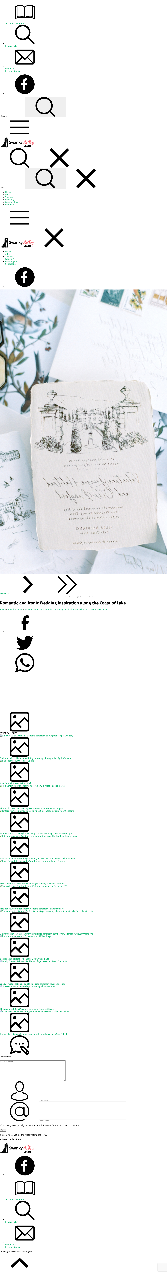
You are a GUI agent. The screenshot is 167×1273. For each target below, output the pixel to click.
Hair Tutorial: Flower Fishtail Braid (16, 783)
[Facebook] (24, 93)
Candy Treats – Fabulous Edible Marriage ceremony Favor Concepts (32, 984)
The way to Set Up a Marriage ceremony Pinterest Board (27, 1009)
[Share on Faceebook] (24, 652)
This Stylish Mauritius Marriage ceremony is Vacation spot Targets (31, 808)
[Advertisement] (78, 693)
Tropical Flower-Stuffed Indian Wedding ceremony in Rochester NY (32, 909)
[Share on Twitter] (24, 672)
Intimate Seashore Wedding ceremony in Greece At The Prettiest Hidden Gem (37, 858)
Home (3, 609)
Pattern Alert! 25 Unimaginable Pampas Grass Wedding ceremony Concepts (36, 833)
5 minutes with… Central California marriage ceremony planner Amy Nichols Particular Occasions (46, 934)
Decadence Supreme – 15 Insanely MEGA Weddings (24, 959)
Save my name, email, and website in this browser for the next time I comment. (41, 1125)
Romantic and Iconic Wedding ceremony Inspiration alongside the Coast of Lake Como (65, 609)
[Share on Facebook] (24, 632)
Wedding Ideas (15, 609)
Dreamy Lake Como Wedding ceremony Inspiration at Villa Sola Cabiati (33, 1034)
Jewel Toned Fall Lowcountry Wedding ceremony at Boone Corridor (32, 883)
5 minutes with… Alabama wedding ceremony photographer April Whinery (35, 758)
